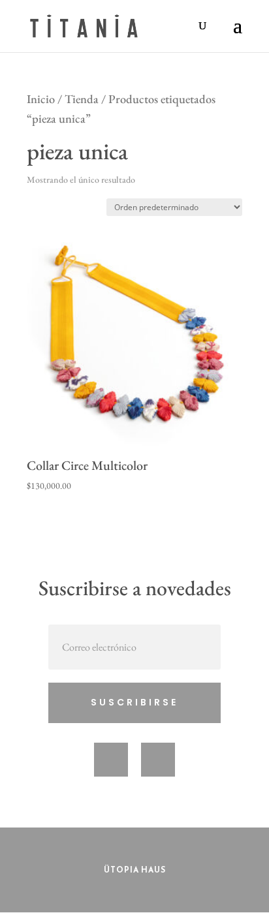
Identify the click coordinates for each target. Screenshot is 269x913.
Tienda (82, 98)
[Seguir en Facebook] (111, 760)
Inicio (41, 98)
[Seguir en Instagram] (158, 760)
